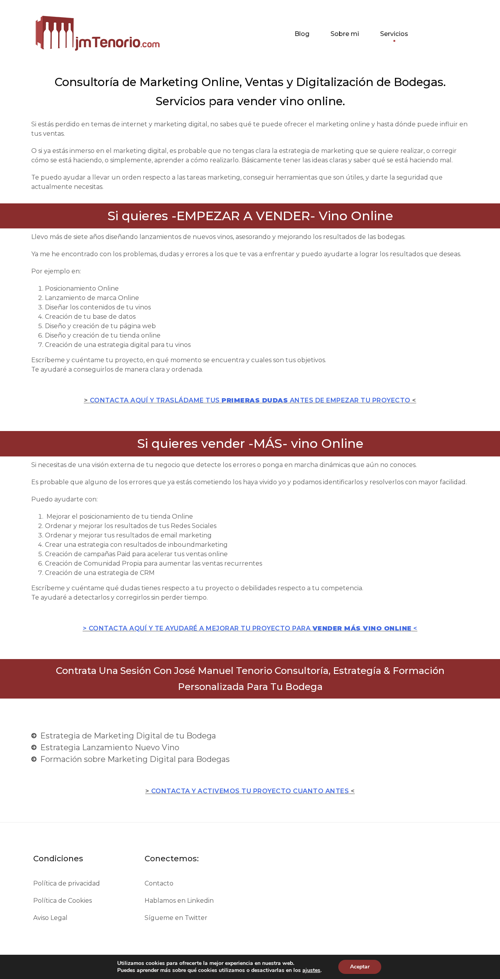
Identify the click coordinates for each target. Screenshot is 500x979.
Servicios (394, 34)
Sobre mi (344, 34)
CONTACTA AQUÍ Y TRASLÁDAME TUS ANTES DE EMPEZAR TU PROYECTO (250, 400)
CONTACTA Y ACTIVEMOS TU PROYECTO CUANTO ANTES (250, 791)
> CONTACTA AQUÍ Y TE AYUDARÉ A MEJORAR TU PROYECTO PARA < (250, 628)
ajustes (311, 970)
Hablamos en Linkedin (179, 900)
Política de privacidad (66, 883)
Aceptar (360, 966)
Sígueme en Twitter (176, 918)
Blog (302, 34)
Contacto (159, 883)
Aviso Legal (50, 918)
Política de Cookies (62, 900)
